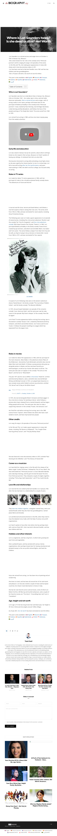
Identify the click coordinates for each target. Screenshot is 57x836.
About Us (7, 826)
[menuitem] (29, 77)
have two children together (20, 508)
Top (51, 824)
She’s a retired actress (28, 100)
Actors (28, 33)
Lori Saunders (30, 296)
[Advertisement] (28, 17)
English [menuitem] (30, 77)
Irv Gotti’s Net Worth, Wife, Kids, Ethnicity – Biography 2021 (12, 687)
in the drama (34, 377)
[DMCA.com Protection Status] (12, 824)
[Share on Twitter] (4, 64)
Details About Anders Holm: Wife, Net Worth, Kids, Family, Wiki (28, 687)
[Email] (4, 71)
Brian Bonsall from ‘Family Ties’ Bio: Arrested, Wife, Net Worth (45, 687)
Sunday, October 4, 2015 (28, 393)
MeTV (18, 393)
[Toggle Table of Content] (24, 86)
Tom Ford (24, 45)
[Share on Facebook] (4, 61)
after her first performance (30, 165)
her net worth (22, 611)
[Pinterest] (4, 68)
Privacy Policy (12, 826)
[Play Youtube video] (31, 134)
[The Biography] (16, 3)
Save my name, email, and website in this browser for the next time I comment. (25, 722)
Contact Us (18, 826)
